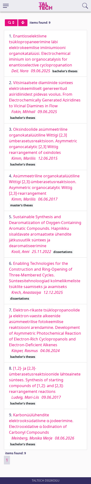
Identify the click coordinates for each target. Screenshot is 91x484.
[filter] (11, 22)
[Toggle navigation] (6, 6)
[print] (22, 22)
